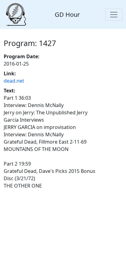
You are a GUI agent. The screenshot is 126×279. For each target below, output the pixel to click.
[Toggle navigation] (113, 15)
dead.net (14, 80)
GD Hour (67, 14)
